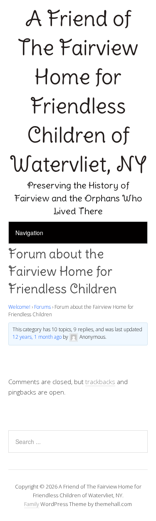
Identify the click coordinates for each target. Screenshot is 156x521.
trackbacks (100, 381)
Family (31, 504)
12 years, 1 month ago (37, 336)
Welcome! (19, 306)
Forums (42, 306)
